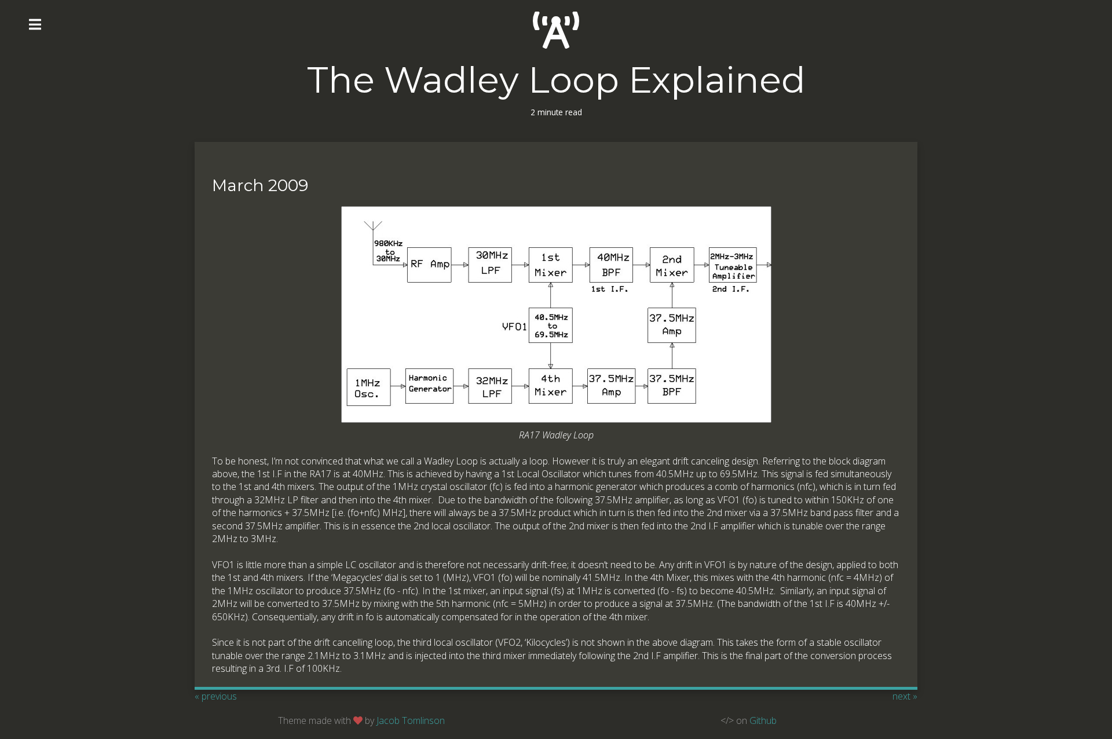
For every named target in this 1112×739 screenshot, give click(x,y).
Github (763, 720)
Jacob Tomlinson (410, 720)
